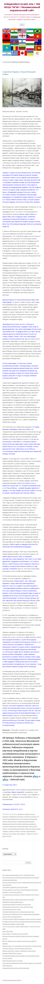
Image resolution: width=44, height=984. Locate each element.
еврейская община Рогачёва (11, 824)
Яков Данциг (21, 834)
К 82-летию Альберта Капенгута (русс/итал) (16, 904)
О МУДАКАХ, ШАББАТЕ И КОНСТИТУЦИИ (15, 887)
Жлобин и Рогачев (30, 817)
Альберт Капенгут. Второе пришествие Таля (17, 948)
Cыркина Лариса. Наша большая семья (18, 73)
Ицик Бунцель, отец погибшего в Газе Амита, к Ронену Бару (21, 946)
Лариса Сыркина (30, 829)
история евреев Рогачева (16, 829)
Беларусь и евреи (24, 814)
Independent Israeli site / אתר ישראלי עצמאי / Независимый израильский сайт (22, 7)
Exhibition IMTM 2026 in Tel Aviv (12, 953)
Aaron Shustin (6, 836)
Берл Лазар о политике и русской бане (15, 934)
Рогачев (22, 831)
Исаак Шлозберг (22, 826)
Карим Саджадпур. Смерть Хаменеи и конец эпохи (19, 951)
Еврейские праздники (16, 817)
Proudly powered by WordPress (11, 980)
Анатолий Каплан (13, 819)
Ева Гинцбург (33, 819)
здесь (35, 776)
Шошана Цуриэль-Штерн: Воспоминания (15, 968)
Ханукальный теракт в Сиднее (12, 961)
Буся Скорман (23, 819)
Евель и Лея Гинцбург (9, 821)
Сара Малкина (30, 831)
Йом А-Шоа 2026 (7, 931)
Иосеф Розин (12, 826)
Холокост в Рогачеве (9, 834)
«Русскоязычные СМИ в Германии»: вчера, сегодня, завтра (21, 919)
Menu (22, 24)
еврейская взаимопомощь (26, 821)
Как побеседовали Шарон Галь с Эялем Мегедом (18, 875)
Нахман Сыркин (14, 831)
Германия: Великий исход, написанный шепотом (18, 912)
